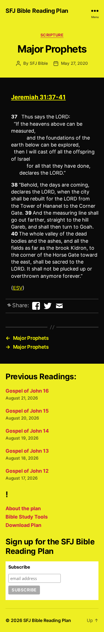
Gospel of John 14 (27, 431)
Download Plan (23, 525)
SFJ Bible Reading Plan (37, 11)
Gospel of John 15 (27, 411)
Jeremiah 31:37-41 (38, 97)
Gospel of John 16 (27, 391)
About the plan (23, 508)
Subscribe (19, 567)
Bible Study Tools (27, 517)
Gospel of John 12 (27, 471)
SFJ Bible (39, 63)
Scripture (52, 35)
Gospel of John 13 (27, 451)
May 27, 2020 (74, 63)
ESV (17, 288)
